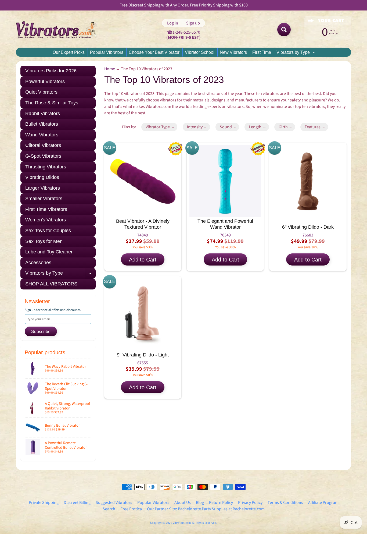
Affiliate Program (323, 502)
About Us (182, 502)
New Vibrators (233, 52)
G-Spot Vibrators (43, 156)
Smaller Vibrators (43, 198)
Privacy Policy (250, 502)
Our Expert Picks (69, 52)
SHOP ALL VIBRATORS (51, 284)
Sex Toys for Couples (48, 230)
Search (109, 509)
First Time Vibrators (46, 209)
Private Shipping (44, 502)
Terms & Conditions (285, 502)
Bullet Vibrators (41, 124)
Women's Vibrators (45, 219)
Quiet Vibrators (41, 92)
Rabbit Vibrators (42, 113)
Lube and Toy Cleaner (49, 251)
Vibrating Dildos (42, 177)
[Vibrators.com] (60, 29)
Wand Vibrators (41, 134)
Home (109, 69)
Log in (172, 23)
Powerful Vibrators (45, 81)
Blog (200, 502)
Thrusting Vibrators (45, 166)
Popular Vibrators (106, 52)
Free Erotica (131, 509)
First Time (261, 52)
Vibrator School (199, 52)
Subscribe (41, 331)
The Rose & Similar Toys (51, 102)
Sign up (193, 23)
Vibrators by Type (296, 53)
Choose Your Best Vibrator (154, 52)
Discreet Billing (77, 502)
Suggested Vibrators (114, 502)
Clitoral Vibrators (43, 145)
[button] (159, 127)
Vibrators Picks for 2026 (51, 70)
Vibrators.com (182, 523)
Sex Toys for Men (44, 241)
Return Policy (221, 502)
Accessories (38, 262)
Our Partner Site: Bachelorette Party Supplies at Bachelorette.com (206, 509)
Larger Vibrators (42, 188)
